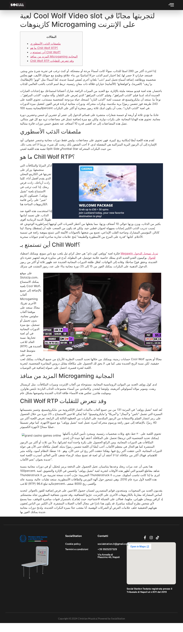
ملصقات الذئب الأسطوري (45, 43)
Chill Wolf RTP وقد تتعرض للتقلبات (52, 61)
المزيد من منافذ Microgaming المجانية (54, 56)
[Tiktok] (157, 537)
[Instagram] (151, 537)
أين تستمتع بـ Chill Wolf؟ (45, 52)
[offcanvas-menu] (171, 4)
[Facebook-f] (145, 537)
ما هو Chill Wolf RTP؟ (44, 48)
